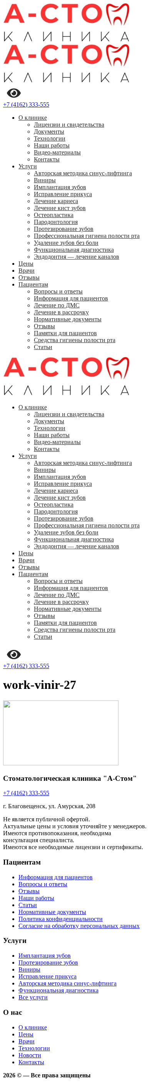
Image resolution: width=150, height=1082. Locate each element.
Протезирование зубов (63, 229)
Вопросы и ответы (58, 291)
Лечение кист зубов (60, 208)
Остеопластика (53, 215)
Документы (49, 131)
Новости (29, 1055)
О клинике (32, 117)
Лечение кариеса (56, 201)
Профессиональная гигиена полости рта (87, 235)
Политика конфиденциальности (60, 919)
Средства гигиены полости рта (74, 340)
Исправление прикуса (63, 194)
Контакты (47, 159)
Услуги (27, 166)
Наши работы (52, 145)
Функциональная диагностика (74, 249)
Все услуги (33, 997)
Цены (25, 263)
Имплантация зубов (60, 187)
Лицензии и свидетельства (69, 124)
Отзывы (29, 277)
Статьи (43, 347)
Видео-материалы (57, 152)
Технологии (49, 138)
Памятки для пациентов (65, 333)
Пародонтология (56, 222)
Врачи (26, 270)
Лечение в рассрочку (61, 312)
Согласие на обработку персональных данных (79, 926)
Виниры (45, 180)
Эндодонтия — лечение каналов (76, 256)
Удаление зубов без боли (66, 242)
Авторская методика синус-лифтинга (83, 173)
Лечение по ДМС (57, 305)
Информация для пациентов (71, 298)
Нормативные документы (68, 319)
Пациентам (33, 284)
